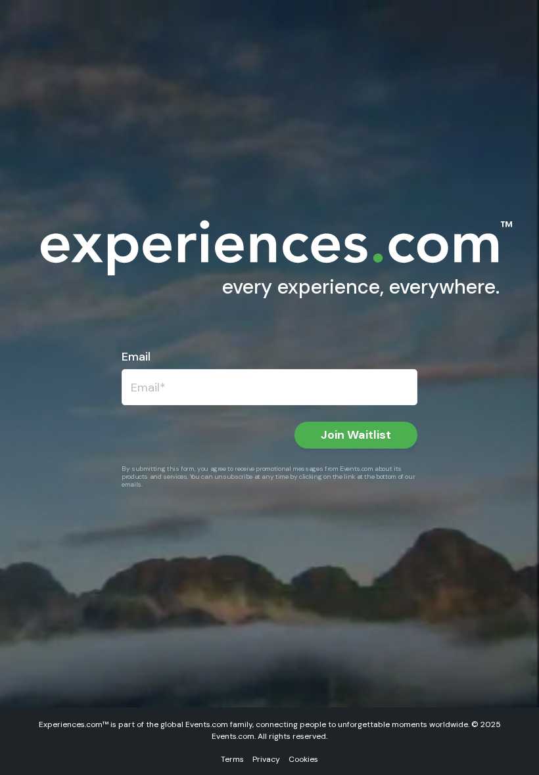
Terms (232, 759)
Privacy (266, 759)
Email (136, 357)
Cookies (303, 759)
